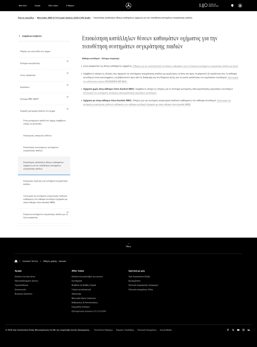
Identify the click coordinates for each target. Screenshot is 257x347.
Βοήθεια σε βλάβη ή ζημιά (84, 285)
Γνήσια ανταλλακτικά (81, 289)
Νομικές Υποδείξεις (125, 330)
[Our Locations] (232, 5)
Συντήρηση (77, 280)
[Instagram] (243, 330)
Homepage (16, 261)
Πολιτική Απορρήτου (147, 330)
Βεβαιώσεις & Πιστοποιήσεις (85, 302)
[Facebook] (228, 330)
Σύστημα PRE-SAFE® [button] (29, 99)
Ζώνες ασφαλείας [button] (28, 75)
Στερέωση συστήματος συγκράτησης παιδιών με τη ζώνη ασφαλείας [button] (45, 216)
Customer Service (30, 261)
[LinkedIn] (248, 330)
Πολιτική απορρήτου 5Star (140, 289)
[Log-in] (240, 5)
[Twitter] (233, 330)
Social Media (166, 330)
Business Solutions (23, 293)
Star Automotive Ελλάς (139, 276)
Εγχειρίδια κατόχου (81, 306)
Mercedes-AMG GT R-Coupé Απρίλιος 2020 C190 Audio (63, 17)
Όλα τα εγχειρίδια (26, 17)
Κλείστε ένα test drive (25, 276)
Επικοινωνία (20, 289)
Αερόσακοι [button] (25, 87)
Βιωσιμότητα (134, 280)
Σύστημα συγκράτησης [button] (30, 63)
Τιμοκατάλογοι (21, 285)
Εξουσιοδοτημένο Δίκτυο (26, 280)
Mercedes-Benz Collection (84, 298)
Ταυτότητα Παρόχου (103, 330)
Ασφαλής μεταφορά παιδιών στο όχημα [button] (37, 111)
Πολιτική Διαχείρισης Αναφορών (143, 285)
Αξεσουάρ (76, 293)
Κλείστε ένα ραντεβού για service (87, 276)
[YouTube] (238, 330)
